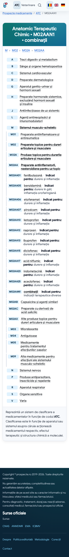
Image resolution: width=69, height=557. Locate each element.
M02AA (39, 50)
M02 (15, 50)
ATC (17, 5)
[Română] (50, 5)
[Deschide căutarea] (39, 5)
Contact (7, 548)
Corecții (56, 539)
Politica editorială (23, 539)
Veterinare (28, 5)
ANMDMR (17, 526)
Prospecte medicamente (17, 13)
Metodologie (42, 539)
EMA (27, 526)
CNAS (6, 526)
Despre (7, 539)
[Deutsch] (63, 5)
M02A (26, 50)
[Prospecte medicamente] (6, 5)
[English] (56, 5)
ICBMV (36, 526)
